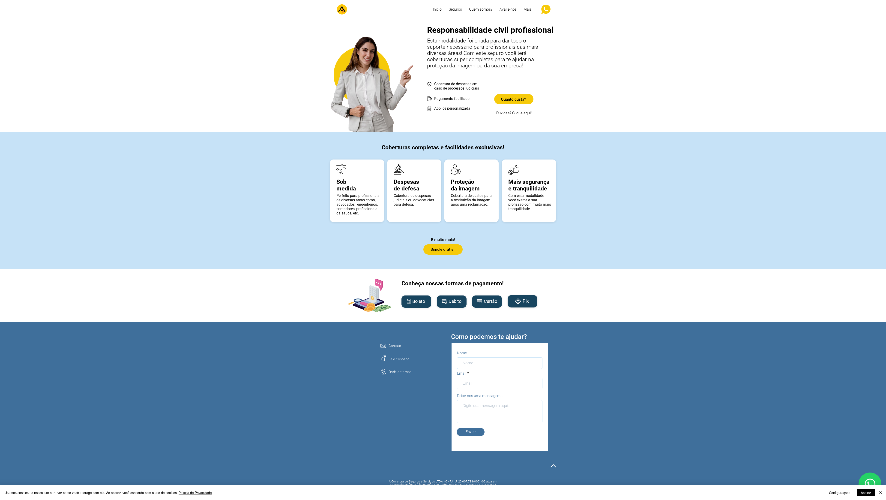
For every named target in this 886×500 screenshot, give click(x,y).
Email (461, 373)
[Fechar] (880, 492)
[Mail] (870, 484)
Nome (462, 353)
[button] (527, 9)
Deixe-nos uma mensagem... (480, 396)
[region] (416, 301)
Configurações (839, 492)
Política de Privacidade (195, 492)
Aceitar (866, 492)
